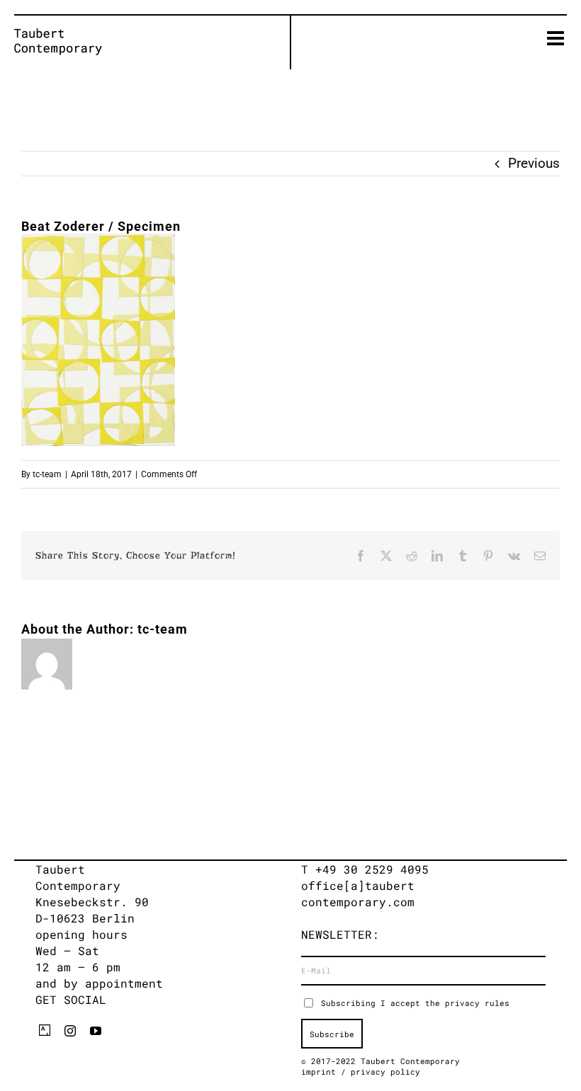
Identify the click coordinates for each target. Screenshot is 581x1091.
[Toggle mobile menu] (557, 38)
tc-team (47, 474)
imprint (321, 1071)
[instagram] (70, 1030)
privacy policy (385, 1071)
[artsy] (44, 1030)
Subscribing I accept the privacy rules (415, 1003)
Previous (534, 163)
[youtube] (95, 1030)
